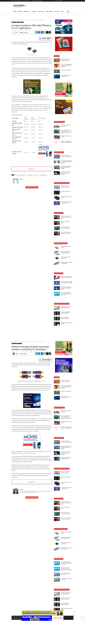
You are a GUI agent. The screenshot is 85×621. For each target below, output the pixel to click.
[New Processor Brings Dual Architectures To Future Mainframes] (57, 173)
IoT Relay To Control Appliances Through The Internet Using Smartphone (66, 65)
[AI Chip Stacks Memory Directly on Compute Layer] (57, 203)
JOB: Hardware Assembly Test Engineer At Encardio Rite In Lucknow (66, 288)
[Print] (50, 32)
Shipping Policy (15, 618)
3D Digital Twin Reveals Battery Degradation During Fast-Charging (66, 167)
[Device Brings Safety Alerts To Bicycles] (57, 198)
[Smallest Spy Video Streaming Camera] (57, 137)
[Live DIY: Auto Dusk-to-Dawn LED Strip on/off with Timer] (57, 233)
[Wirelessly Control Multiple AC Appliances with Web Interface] (57, 142)
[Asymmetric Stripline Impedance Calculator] (57, 324)
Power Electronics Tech (20, 22)
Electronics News (17, 20)
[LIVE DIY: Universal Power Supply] (57, 223)
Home (13, 20)
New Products (23, 20)
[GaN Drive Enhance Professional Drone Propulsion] (57, 263)
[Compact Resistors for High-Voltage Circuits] (57, 258)
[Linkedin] (58, 0)
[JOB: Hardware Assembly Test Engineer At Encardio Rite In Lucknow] (57, 288)
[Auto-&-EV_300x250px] (45, 156)
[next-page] (56, 80)
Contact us (20, 618)
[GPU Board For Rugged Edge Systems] (57, 248)
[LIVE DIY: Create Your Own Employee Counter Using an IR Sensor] (57, 217)
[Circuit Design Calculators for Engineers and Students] (57, 308)
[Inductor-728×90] (42, 620)
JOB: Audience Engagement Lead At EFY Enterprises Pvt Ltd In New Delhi (66, 293)
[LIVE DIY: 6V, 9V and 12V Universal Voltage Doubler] (57, 228)
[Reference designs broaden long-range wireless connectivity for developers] (57, 162)
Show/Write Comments (32, 187)
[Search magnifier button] (68, 11)
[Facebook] (54, 0)
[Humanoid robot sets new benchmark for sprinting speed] (57, 157)
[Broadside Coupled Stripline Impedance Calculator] (57, 313)
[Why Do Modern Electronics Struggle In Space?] (57, 76)
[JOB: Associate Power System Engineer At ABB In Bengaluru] (57, 278)
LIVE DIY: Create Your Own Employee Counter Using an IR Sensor (66, 217)
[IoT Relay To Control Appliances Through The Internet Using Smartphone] (57, 66)
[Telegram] (36, 32)
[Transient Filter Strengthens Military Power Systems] (57, 253)
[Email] (47, 32)
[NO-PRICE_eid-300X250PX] (63, 96)
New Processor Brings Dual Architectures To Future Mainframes (65, 173)
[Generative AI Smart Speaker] (57, 71)
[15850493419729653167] (63, 50)
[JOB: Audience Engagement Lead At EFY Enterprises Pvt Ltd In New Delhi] (57, 294)
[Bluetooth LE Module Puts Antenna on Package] (57, 187)
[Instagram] (56, 0)
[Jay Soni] (14, 32)
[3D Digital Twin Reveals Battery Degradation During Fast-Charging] (57, 167)
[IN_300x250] (63, 33)
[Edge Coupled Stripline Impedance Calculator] (57, 318)
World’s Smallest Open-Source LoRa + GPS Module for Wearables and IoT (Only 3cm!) (66, 131)
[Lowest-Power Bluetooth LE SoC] (57, 193)
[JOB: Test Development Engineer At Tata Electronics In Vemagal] (57, 283)
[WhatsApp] (44, 32)
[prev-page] (54, 80)
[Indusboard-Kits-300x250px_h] (32, 93)
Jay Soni (16, 32)
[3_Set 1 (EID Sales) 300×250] (63, 113)
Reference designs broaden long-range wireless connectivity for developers (66, 161)
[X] (59, 0)
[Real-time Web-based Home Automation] (57, 126)
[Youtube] (61, 0)
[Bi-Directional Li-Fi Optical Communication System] (57, 60)
